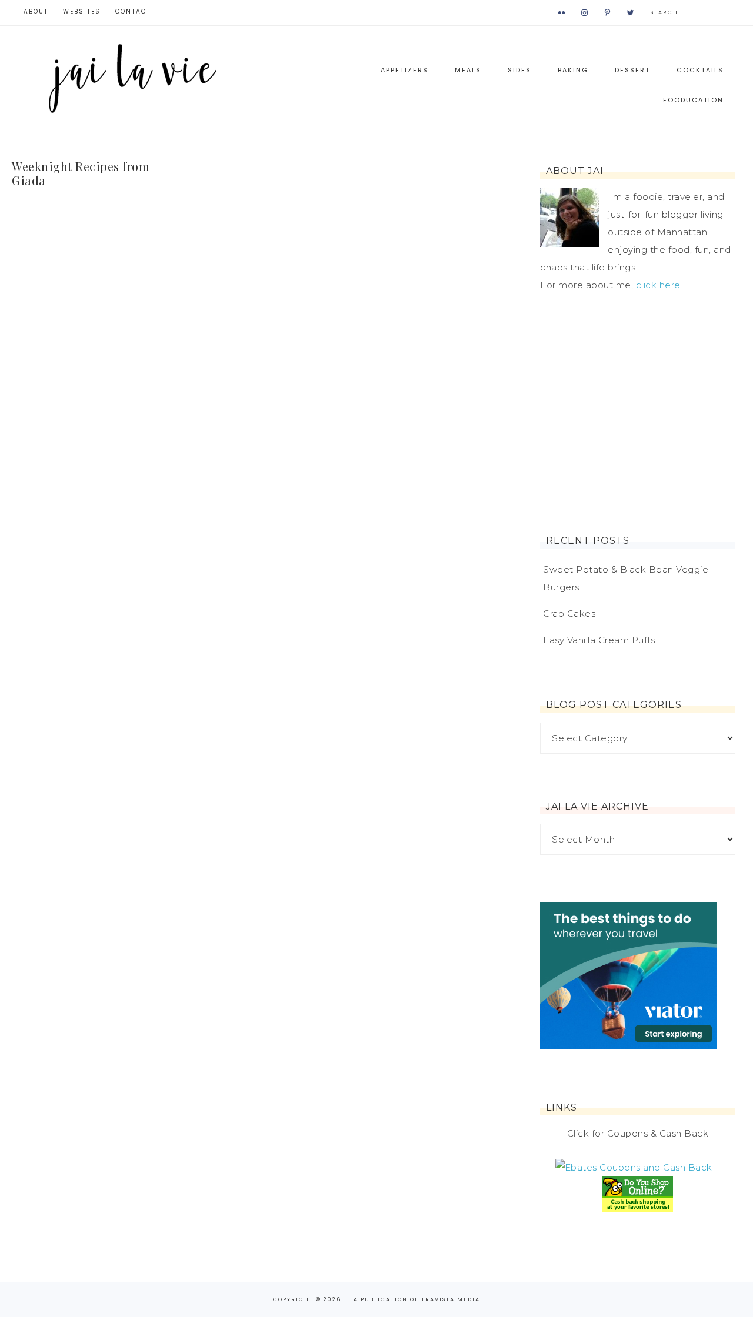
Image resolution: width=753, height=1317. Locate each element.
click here (658, 284)
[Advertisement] (637, 414)
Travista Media (450, 1299)
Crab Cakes (569, 613)
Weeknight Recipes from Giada (80, 173)
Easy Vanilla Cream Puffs (599, 640)
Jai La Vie (135, 77)
